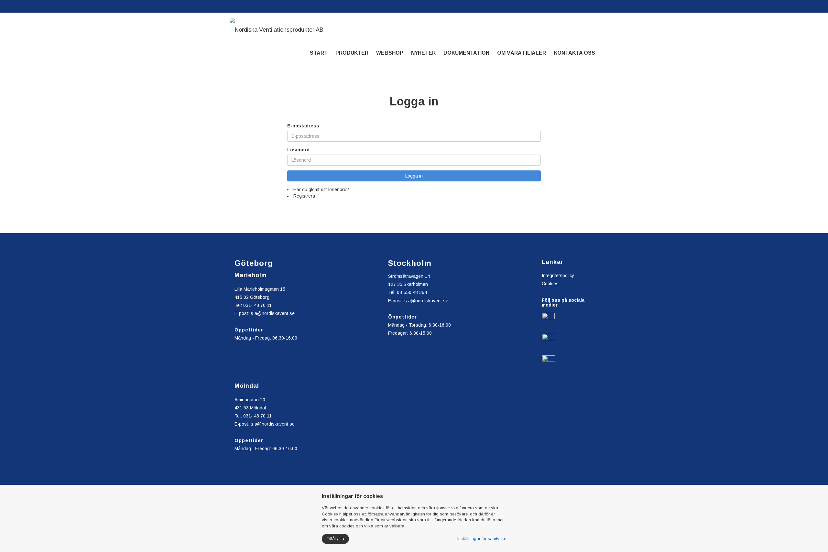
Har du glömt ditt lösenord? (321, 189)
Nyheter (423, 53)
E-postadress (303, 125)
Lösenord (298, 149)
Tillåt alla (335, 538)
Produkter (351, 53)
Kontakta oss (574, 53)
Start (319, 53)
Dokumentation (466, 53)
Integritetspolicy (558, 275)
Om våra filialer (521, 53)
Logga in (414, 176)
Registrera (304, 196)
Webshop (389, 53)
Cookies (550, 283)
